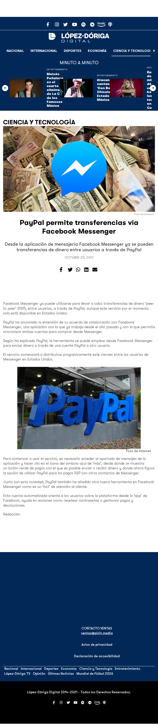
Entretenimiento (57, 69)
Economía (97, 51)
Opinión (39, 674)
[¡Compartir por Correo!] (94, 270)
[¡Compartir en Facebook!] (61, 270)
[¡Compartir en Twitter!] (70, 270)
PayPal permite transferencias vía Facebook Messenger (79, 226)
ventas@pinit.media (97, 633)
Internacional (43, 51)
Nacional (15, 51)
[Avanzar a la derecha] (154, 51)
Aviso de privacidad (96, 645)
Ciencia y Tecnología (133, 51)
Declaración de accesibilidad (97, 656)
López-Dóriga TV (17, 674)
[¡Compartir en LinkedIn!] (86, 270)
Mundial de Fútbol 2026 (95, 674)
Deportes (72, 51)
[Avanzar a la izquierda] (5, 88)
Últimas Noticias (61, 674)
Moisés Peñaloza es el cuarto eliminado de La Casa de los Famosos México (56, 90)
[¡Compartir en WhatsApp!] (78, 270)
